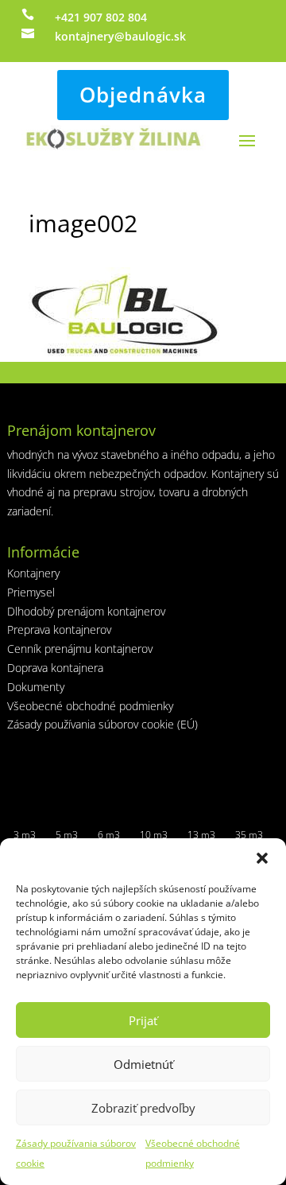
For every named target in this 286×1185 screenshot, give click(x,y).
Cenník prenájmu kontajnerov (80, 648)
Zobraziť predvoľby (143, 1108)
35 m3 (249, 834)
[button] (262, 858)
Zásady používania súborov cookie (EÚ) (102, 724)
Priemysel (31, 592)
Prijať (143, 1020)
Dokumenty (35, 686)
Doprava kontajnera (55, 667)
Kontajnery (33, 573)
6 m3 (109, 834)
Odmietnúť (143, 1064)
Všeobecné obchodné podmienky (90, 705)
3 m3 (25, 834)
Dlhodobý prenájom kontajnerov (86, 611)
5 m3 (67, 834)
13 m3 (201, 834)
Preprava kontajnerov (59, 629)
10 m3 (154, 834)
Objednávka (143, 94)
